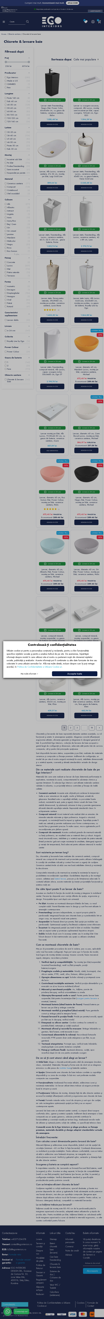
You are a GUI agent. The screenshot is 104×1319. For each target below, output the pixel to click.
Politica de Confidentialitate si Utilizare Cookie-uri (39, 666)
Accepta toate (74, 673)
